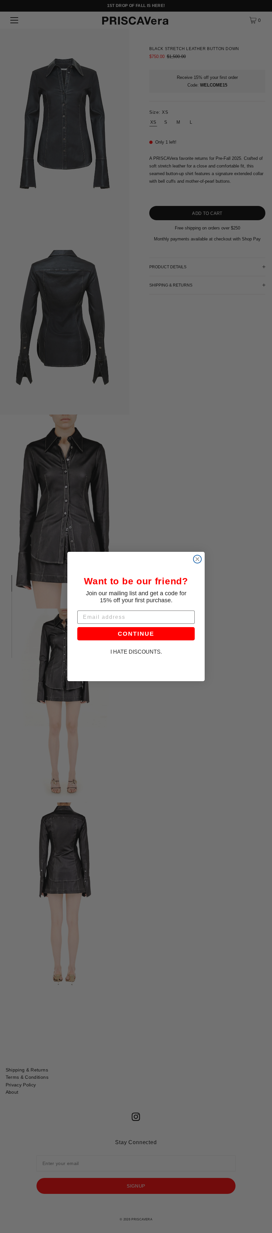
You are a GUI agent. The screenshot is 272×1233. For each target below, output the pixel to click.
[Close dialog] (197, 559)
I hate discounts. (136, 652)
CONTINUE (136, 633)
